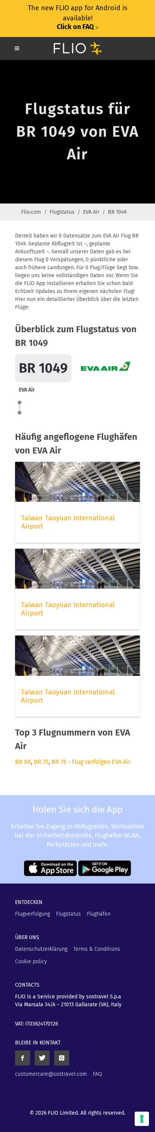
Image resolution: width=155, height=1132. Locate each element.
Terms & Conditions (96, 949)
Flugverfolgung (32, 914)
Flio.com (31, 212)
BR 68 (23, 761)
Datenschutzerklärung (41, 949)
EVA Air (91, 212)
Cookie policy (31, 961)
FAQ (97, 1074)
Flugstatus (62, 212)
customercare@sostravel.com (51, 1074)
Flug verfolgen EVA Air (101, 761)
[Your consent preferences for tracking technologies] (142, 1119)
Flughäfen (99, 914)
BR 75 (41, 761)
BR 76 (59, 761)
